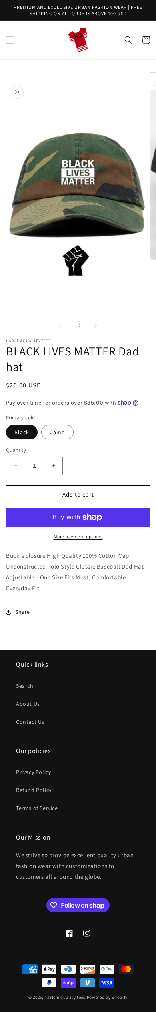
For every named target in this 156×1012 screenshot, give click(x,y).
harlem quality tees (64, 997)
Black (21, 432)
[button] (10, 40)
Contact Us (30, 721)
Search (25, 685)
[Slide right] (95, 326)
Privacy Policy (33, 772)
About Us (28, 703)
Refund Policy (34, 790)
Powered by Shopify (107, 997)
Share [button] (22, 611)
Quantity (16, 450)
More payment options (78, 536)
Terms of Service (37, 808)
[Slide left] (60, 326)
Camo (57, 432)
